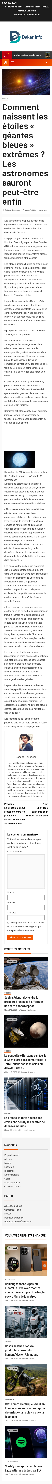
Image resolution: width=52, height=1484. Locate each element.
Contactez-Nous (32, 7)
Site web (11, 912)
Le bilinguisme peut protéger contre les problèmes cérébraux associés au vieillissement (14, 814)
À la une (8, 1159)
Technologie (10, 1279)
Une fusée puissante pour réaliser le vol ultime (37, 810)
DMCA (45, 7)
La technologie (11, 1174)
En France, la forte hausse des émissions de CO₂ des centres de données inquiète (24, 1122)
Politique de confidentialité (27, 14)
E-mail (11, 902)
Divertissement (12, 1182)
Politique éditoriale (26, 11)
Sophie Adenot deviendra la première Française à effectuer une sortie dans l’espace (23, 1002)
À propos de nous (14, 7)
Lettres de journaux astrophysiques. (22, 726)
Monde (7, 1163)
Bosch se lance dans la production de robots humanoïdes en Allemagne (21, 1350)
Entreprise (9, 1399)
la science (9, 1170)
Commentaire (14, 851)
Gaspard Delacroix (28, 1010)
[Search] (47, 62)
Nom (10, 892)
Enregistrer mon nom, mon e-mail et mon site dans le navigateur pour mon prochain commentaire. (25, 926)
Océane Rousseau (13, 210)
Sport (7, 1178)
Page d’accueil (11, 1155)
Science (5, 99)
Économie (9, 1167)
